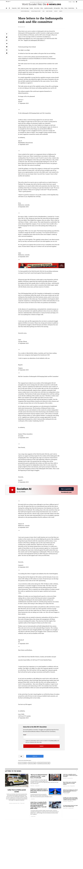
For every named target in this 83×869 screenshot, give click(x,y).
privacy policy (53, 740)
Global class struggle (32, 763)
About (74, 1)
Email (24, 734)
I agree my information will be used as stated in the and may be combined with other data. (42, 741)
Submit (41, 746)
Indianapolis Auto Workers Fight (44, 763)
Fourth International (25, 11)
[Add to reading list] (6, 53)
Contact (70, 1)
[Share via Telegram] (6, 43)
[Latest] (9, 8)
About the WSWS (49, 11)
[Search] (76, 8)
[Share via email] (6, 46)
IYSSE (43, 11)
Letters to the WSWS (22, 763)
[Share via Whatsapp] (6, 40)
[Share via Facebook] (6, 33)
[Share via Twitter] (6, 37)
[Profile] (76, 1)
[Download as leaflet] (6, 50)
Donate (60, 11)
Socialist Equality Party (36, 11)
